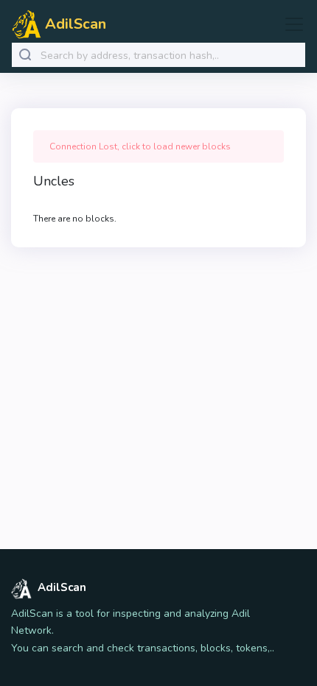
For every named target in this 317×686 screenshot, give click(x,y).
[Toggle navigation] (289, 24)
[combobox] (170, 55)
